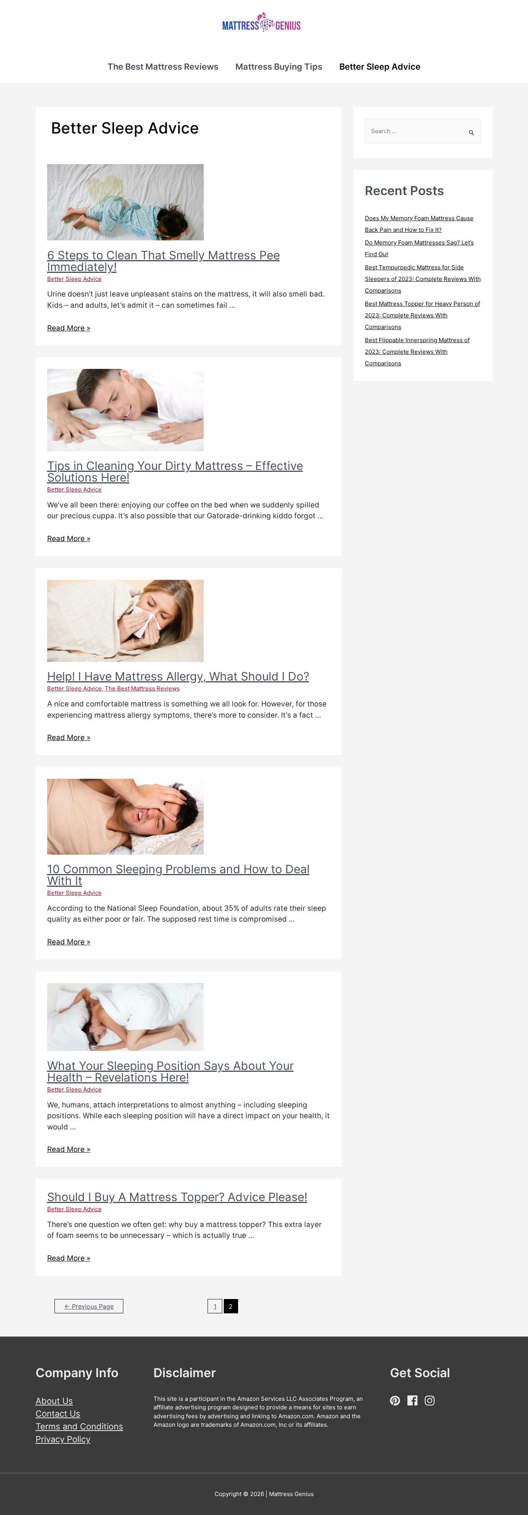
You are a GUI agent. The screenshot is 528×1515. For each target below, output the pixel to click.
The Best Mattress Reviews (162, 67)
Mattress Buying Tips (278, 67)
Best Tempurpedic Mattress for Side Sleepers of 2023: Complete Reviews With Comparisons (423, 279)
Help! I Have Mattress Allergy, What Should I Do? (178, 676)
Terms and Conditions (79, 1426)
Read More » (68, 328)
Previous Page (89, 1306)
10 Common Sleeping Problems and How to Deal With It (178, 875)
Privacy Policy (63, 1439)
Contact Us (58, 1414)
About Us (54, 1401)
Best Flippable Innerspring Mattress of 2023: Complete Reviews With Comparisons (417, 351)
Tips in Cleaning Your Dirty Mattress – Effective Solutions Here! (175, 471)
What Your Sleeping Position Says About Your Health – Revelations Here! (170, 1071)
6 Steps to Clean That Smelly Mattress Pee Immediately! (163, 261)
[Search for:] (423, 131)
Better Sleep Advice (380, 67)
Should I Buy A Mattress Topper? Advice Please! (177, 1197)
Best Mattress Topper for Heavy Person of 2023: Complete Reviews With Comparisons (422, 315)
